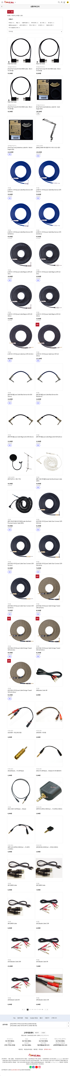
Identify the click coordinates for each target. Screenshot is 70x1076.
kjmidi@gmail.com (43, 1045)
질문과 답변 (20, 1018)
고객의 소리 (54, 1018)
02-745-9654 (60, 1041)
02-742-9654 (26, 1045)
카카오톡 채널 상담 (68, 2)
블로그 (41, 1018)
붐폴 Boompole (13, 25)
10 (42, 1009)
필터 (12, 12)
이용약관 (35, 1049)
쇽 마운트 (41, 25)
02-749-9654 (43, 1041)
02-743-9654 (26, 1041)
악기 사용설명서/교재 (14, 27)
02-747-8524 (9, 1041)
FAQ (14, 1018)
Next (68, 1026)
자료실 (26, 1018)
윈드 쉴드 (51, 22)
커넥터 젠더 (34, 22)
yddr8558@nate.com (60, 1045)
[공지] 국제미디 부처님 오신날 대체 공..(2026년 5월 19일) (23, 1024)
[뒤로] (1, 7)
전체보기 (11, 19)
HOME (8, 15)
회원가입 (21, 1049)
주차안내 (41, 1049)
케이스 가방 (32, 25)
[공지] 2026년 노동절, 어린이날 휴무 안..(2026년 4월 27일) (23, 1025)
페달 (18, 22)
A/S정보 (43, 1032)
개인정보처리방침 (28, 1049)
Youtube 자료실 (34, 1018)
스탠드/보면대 (23, 25)
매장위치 (37, 1032)
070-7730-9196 (9, 1045)
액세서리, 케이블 (15, 15)
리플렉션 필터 (25, 22)
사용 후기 (47, 1018)
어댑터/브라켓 (50, 25)
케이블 (11, 22)
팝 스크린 (43, 22)
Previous (68, 1023)
